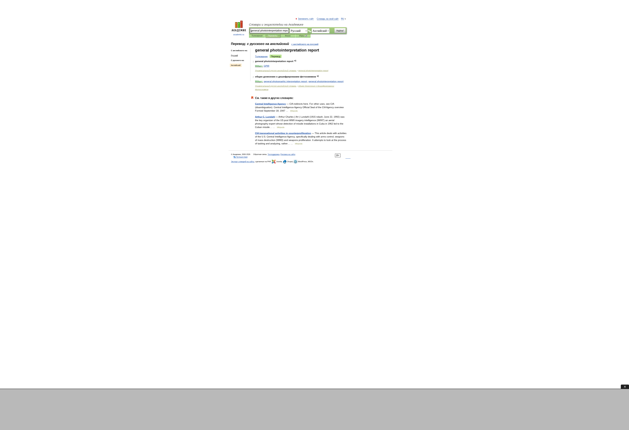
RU (342, 19)
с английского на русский (304, 44)
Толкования (256, 36)
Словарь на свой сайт (328, 19)
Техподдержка (273, 154)
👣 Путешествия (240, 157)
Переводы (272, 36)
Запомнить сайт (306, 19)
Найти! (340, 30)
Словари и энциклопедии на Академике (276, 24)
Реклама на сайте (287, 154)
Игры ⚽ (303, 36)
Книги (288, 36)
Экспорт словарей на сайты (242, 162)
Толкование (261, 56)
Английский (235, 65)
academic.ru (238, 34)
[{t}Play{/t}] (295, 61)
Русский (234, 55)
